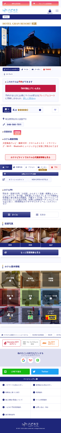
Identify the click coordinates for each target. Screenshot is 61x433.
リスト (43, 214)
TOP (7, 167)
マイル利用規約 (41, 400)
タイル (15, 214)
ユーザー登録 (15, 17)
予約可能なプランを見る (30, 88)
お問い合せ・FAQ (42, 407)
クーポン (44, 167)
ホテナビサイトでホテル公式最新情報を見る (30, 157)
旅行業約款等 (10, 415)
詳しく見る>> (29, 98)
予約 (55, 167)
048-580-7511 (14, 124)
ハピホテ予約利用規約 (13, 407)
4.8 (15, 110)
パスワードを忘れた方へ (14, 385)
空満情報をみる (17, 132)
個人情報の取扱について (14, 400)
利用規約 (39, 392)
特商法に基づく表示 (12, 392)
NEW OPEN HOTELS (40, 179)
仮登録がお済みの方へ (43, 385)
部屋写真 (19, 167)
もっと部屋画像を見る (30, 252)
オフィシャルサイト (16, 179)
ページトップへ (29, 379)
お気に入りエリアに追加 (29, 174)
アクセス (31, 167)
